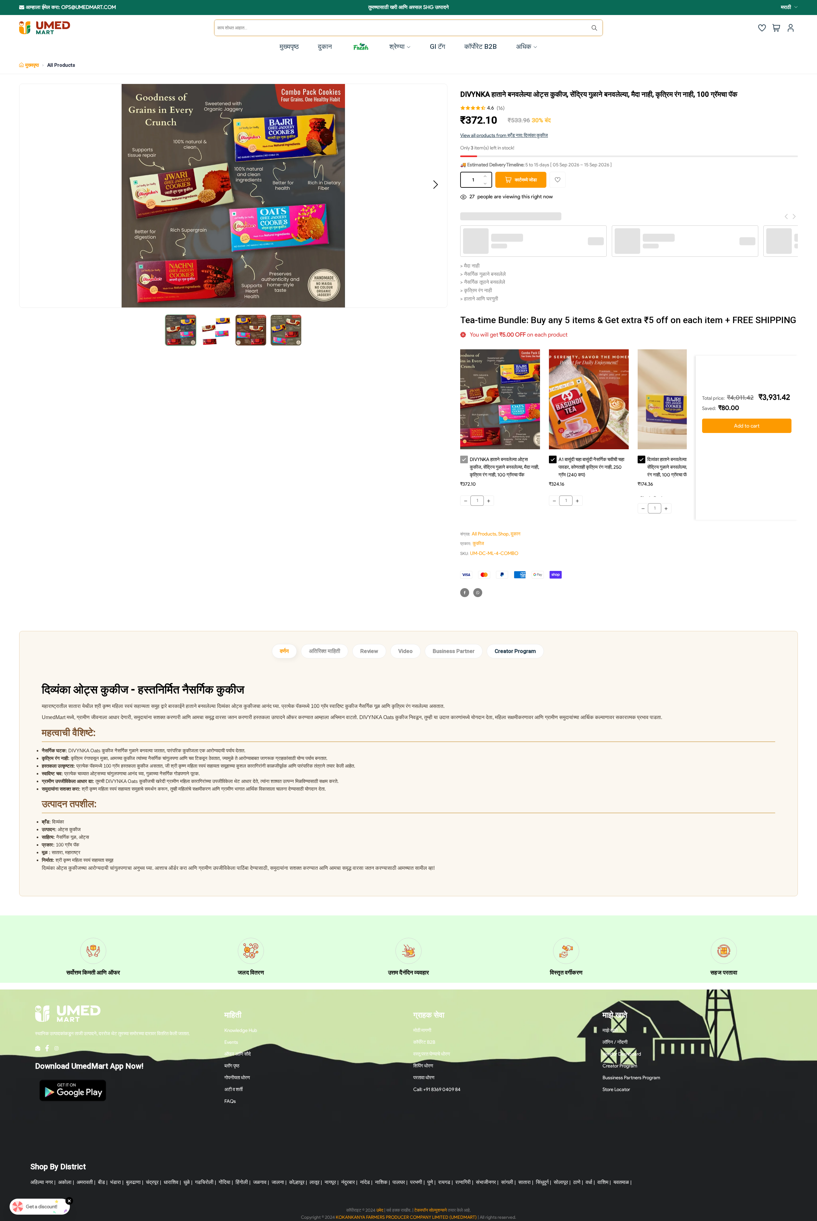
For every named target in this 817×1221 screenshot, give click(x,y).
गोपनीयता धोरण (237, 1078)
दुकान (516, 534)
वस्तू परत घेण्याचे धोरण (431, 1054)
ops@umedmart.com (88, 7)
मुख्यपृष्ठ (32, 65)
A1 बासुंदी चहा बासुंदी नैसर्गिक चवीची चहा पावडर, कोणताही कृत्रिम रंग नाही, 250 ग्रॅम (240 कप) (591, 467)
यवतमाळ (621, 1182)
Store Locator (616, 1089)
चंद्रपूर (152, 1182)
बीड (101, 1182)
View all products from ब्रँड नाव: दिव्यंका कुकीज (504, 135)
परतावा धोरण (423, 1078)
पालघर (399, 1182)
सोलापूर (561, 1182)
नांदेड (365, 1182)
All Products (61, 65)
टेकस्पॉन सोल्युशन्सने (430, 1210)
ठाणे (577, 1182)
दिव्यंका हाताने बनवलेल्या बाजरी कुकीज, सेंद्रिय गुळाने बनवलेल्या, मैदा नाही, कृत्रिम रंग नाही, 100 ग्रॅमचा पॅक (681, 467)
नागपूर (330, 1182)
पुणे (430, 1182)
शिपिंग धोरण (423, 1066)
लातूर (314, 1182)
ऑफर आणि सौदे (237, 1054)
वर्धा (589, 1182)
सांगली (507, 1182)
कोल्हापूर (296, 1182)
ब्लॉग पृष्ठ (231, 1066)
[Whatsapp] (477, 592)
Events (231, 1042)
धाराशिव (171, 1182)
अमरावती (85, 1182)
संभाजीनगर (486, 1182)
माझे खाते (610, 1030)
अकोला (64, 1182)
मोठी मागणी (422, 1030)
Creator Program (515, 651)
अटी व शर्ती (233, 1089)
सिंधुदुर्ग (542, 1182)
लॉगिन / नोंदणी (615, 1042)
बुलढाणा (133, 1182)
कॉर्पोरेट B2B (424, 1042)
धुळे (187, 1182)
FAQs (230, 1101)
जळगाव (259, 1182)
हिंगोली (242, 1182)
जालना (278, 1182)
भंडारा (115, 1182)
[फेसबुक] (464, 592)
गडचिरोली (204, 1182)
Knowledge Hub (240, 1030)
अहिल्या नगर (41, 1182)
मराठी (786, 7)
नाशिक (381, 1182)
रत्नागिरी (463, 1182)
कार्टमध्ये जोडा (526, 179)
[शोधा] (596, 28)
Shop (503, 534)
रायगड (444, 1182)
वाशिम (602, 1182)
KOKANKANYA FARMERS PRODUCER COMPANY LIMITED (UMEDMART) (406, 1217)
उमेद (379, 1210)
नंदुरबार (348, 1182)
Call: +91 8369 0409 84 (437, 1089)
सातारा (524, 1182)
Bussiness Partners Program (631, 1078)
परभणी (416, 1182)
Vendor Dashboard (622, 1054)
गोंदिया (224, 1182)
